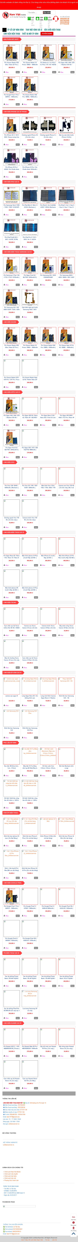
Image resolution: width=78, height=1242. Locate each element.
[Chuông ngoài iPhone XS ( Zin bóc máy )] (30, 125)
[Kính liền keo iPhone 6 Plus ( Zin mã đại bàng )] (30, 826)
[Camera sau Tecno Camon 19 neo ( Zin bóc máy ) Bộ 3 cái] (30, 615)
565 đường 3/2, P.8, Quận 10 (38, 1103)
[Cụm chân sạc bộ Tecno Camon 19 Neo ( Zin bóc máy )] (30, 648)
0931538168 (64, 22)
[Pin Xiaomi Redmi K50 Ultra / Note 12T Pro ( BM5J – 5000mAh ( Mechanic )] (12, 52)
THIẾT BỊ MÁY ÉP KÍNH (30, 34)
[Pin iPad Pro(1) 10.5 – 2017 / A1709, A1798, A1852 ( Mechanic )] (12, 227)
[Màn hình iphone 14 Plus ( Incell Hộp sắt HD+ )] (30, 545)
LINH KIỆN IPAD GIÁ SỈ (11, 182)
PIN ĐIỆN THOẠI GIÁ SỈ (11, 953)
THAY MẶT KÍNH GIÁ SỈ (34, 30)
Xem (17, 72)
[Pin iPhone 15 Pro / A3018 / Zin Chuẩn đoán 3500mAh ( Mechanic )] (12, 157)
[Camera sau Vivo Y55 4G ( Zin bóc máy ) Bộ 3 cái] (66, 475)
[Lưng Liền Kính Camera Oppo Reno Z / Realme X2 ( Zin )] (48, 686)
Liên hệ (54, 1240)
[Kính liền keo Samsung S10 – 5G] (66, 686)
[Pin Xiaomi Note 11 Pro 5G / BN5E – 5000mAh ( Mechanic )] (66, 335)
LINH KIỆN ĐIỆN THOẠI (11, 34)
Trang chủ (4, 30)
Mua (7, 72)
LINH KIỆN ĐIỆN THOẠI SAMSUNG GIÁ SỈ (17, 252)
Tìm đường (73, 1230)
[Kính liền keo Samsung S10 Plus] (30, 718)
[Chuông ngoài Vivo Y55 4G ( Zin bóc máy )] (12, 507)
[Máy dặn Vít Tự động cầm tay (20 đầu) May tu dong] (30, 756)
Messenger (73, 1225)
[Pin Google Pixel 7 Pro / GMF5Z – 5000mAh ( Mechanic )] (12, 84)
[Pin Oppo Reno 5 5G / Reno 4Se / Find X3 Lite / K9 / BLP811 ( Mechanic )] (48, 405)
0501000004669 (17, 1229)
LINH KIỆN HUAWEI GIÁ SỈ (12, 1023)
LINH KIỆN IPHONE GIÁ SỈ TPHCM (15, 112)
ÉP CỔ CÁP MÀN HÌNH (16, 30)
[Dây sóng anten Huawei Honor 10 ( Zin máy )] (66, 1036)
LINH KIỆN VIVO (8, 462)
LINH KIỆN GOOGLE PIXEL (12, 883)
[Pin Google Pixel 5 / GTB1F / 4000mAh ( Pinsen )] (30, 896)
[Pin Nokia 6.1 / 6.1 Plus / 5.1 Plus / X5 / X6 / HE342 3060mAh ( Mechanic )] (48, 52)
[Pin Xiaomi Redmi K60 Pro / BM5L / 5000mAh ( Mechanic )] (30, 84)
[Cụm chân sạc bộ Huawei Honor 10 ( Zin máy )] (12, 1068)
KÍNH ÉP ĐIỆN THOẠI (10, 813)
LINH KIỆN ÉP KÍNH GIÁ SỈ (12, 672)
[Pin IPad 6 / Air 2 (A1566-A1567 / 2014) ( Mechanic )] (48, 195)
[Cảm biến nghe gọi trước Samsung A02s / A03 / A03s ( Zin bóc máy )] (30, 297)
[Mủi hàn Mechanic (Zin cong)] (66, 756)
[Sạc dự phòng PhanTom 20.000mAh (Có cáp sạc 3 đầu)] (12, 998)
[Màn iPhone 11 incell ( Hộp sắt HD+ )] (48, 545)
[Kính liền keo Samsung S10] (12, 718)
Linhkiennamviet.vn (13, 1124)
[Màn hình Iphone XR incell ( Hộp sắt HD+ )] (12, 578)
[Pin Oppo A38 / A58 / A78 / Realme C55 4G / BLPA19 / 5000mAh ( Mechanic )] (66, 52)
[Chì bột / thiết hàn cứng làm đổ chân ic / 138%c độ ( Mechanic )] (30, 788)
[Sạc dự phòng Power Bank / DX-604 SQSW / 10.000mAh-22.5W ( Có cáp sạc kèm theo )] (12, 966)
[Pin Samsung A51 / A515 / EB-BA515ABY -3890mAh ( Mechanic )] (48, 265)
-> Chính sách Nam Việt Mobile (12, 1172)
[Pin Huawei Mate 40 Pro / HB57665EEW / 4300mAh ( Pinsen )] (30, 1036)
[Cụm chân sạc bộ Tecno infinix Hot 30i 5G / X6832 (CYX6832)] (12, 615)
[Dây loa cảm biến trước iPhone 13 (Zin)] (66, 125)
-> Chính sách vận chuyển (10, 1174)
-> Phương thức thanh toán (11, 1180)
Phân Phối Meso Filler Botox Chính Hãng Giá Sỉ (16, 1147)
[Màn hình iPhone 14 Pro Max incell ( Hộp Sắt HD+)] (66, 545)
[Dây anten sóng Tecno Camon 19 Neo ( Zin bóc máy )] (66, 615)
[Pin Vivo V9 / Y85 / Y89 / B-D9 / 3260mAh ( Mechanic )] (30, 475)
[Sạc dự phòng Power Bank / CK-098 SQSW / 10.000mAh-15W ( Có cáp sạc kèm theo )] (48, 966)
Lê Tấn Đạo (17, 1227)
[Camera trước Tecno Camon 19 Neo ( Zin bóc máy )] (48, 615)
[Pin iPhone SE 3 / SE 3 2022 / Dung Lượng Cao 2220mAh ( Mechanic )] (12, 125)
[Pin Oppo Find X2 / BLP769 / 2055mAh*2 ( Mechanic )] (30, 265)
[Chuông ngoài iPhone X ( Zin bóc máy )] (48, 125)
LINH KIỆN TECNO (9, 602)
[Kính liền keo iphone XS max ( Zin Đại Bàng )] (12, 826)
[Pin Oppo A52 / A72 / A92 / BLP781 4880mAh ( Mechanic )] (30, 437)
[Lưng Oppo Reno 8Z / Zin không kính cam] (30, 686)
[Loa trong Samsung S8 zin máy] (30, 998)
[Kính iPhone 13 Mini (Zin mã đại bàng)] (48, 826)
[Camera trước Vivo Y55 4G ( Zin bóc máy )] (30, 507)
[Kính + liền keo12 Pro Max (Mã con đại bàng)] (12, 858)
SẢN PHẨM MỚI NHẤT (11, 39)
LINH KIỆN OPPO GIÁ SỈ (11, 392)
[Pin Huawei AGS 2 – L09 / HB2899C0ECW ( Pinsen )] (12, 1036)
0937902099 (64, 20)
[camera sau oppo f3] (12, 686)
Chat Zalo (73, 1219)
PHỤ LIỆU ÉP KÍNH (9, 742)
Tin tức (47, 1240)
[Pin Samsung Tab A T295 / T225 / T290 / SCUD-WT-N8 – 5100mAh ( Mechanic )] (12, 195)
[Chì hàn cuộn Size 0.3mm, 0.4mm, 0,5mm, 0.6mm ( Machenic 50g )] (48, 756)
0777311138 (64, 24)
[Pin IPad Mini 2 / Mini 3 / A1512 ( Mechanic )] (30, 195)
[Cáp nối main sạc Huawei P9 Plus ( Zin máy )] (48, 1036)
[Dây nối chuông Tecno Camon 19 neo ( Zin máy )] (12, 648)
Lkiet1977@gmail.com (13, 1117)
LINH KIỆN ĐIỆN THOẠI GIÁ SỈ (13, 532)
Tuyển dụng (47, 33)
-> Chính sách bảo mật (9, 1178)
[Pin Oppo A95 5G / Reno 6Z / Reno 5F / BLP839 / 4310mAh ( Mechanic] (30, 405)
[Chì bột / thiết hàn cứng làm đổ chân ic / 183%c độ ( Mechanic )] (12, 788)
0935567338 (21, 1114)
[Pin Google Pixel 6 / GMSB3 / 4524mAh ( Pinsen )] (12, 928)
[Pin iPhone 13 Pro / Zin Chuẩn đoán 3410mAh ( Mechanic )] (30, 157)
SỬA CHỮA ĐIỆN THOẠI (52, 30)
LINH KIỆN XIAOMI (9, 322)
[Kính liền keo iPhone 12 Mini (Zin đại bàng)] (66, 826)
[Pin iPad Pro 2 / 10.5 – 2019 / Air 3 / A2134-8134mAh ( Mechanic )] (30, 227)
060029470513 (16, 1231)
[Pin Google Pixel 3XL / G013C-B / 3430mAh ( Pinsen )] (66, 896)
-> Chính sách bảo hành (9, 1176)
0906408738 (64, 19)
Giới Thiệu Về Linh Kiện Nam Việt (32, 1240)
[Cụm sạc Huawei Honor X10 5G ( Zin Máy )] (30, 1068)
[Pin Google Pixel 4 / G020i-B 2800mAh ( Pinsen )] (48, 896)
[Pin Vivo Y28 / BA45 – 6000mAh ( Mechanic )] (12, 475)
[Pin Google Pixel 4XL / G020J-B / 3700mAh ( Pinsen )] (30, 928)
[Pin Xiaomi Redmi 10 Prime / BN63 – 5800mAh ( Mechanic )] (30, 52)
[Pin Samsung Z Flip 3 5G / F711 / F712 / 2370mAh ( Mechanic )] (12, 265)
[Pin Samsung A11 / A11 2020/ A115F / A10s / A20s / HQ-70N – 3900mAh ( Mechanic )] (12, 297)
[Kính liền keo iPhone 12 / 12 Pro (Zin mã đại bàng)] (30, 858)
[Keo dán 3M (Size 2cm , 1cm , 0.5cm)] (12, 756)
